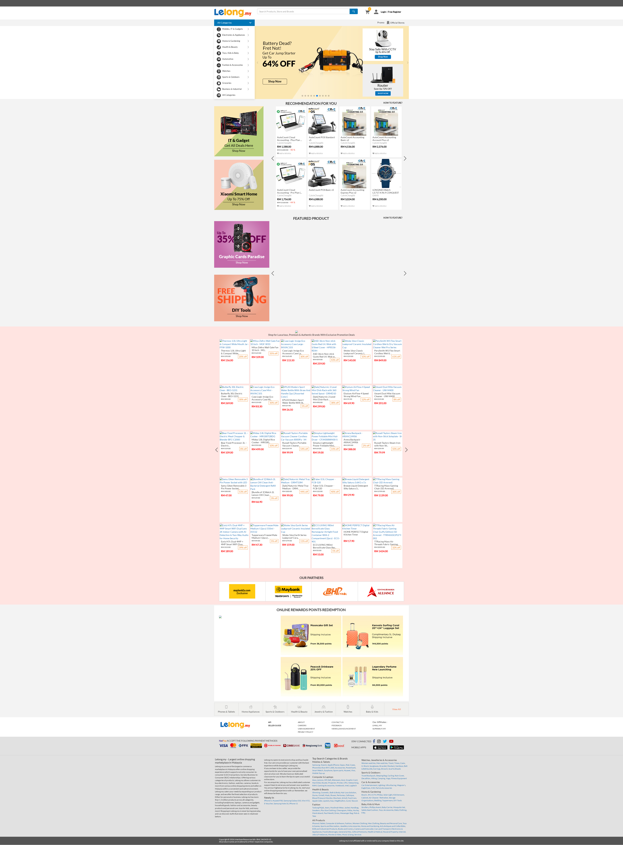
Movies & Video (334, 834)
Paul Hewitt (329, 813)
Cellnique (350, 795)
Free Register (394, 11)
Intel (347, 785)
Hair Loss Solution (348, 792)
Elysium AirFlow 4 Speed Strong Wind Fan (356, 395)
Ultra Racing (391, 785)
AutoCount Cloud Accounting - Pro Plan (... (289, 191)
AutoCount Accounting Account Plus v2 (384, 138)
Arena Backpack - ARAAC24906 (352, 441)
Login (383, 11)
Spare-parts (338, 770)
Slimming (316, 792)
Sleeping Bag (381, 775)
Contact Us (337, 722)
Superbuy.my (379, 728)
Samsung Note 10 (281, 803)
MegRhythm (340, 801)
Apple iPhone (333, 765)
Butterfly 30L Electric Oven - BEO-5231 (231, 395)
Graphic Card (351, 780)
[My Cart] (367, 12)
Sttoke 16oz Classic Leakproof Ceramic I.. (354, 352)
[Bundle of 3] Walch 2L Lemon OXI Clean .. (263, 493)
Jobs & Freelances (319, 834)
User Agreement (306, 728)
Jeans (327, 807)
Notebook (339, 785)
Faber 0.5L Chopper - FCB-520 (323, 487)
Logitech (353, 785)
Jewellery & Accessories (350, 826)
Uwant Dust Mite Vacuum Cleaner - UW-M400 (387, 395)
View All (396, 709)
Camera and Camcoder (364, 829)
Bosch (364, 795)
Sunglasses (374, 766)
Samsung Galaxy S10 (292, 800)
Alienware (336, 780)
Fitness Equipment (399, 778)
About (301, 722)
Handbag (354, 807)
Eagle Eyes (365, 788)
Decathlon (365, 778)
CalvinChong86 (284, 143)
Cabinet (364, 797)
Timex (396, 763)
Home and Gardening (370, 826)
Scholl (344, 798)
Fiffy (363, 813)
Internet (402, 832)
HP (325, 780)
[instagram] (379, 741)
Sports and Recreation (330, 826)
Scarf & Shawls (395, 769)
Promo (380, 22)
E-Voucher (268, 803)
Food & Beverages (330, 832)
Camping (381, 778)
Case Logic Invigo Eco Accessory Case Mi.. (262, 398)
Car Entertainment (369, 785)
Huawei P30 (278, 800)
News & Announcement (344, 728)
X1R (373, 788)
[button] (302, 96)
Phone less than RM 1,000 (323, 767)
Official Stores (397, 22)
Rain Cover (399, 775)
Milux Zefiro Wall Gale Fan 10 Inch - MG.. (265, 348)
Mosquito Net (399, 807)
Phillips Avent (375, 807)
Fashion (348, 823)
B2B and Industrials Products (324, 829)
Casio (402, 763)
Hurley (356, 810)
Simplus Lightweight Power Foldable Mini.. (324, 444)
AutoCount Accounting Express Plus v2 (352, 191)
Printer (340, 783)
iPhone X (268, 800)
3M (369, 795)
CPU (346, 783)
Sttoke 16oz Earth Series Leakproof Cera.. (294, 536)
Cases (352, 765)
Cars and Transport (382, 829)
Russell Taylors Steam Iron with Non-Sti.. (387, 444)
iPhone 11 (293, 803)
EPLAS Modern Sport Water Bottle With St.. (293, 401)
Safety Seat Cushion (369, 810)
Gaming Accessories (326, 785)
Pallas (349, 810)
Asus (314, 780)
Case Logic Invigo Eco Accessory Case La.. (293, 352)
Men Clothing (373, 823)
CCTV (373, 795)
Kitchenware (398, 795)
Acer (343, 780)
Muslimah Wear (337, 807)
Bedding (377, 800)
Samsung (316, 765)
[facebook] (374, 741)
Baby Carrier (387, 807)
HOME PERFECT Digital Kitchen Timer (356, 533)
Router (324, 783)
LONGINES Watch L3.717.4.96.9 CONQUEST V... (386, 192)
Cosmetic (325, 792)
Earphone (328, 770)
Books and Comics (346, 829)
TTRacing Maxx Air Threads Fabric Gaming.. (386, 543)
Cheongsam (341, 810)
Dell (329, 780)
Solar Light (388, 795)
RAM (314, 785)
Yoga (388, 778)
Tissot (390, 763)
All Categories (228, 95)
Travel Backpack (368, 775)
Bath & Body (335, 792)
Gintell (321, 795)
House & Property (390, 832)
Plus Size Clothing (328, 810)
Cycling (391, 775)
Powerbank (351, 767)
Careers (302, 725)
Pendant (391, 766)
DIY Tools (397, 800)
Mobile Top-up (318, 773)
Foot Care (352, 798)
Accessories (340, 767)
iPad (347, 765)
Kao (332, 801)
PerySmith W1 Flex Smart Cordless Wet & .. (387, 352)
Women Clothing (360, 823)
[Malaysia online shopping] (234, 13)
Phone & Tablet (318, 823)
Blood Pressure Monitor (322, 798)
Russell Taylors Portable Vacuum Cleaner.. (294, 444)
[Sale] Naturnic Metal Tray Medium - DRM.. (295, 487)
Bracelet (383, 766)
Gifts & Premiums (359, 832)
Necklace (399, 766)
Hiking (374, 778)
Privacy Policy (305, 732)
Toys (381, 810)
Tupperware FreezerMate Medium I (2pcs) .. (264, 536)
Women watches (368, 763)
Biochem (337, 798)
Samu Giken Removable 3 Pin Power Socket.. (233, 487)
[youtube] (391, 741)
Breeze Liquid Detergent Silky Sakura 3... (356, 487)
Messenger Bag (346, 813)
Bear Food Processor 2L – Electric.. (234, 444)
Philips (380, 795)
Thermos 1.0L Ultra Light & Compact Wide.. (233, 352)
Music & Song (348, 834)
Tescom (354, 801)
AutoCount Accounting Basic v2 (352, 138)
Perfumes (341, 795)
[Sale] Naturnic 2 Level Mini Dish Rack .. (324, 398)
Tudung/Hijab (318, 807)
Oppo (342, 765)
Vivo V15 (306, 800)
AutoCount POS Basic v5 (321, 189)
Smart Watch (317, 770)
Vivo (353, 770)
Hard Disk (316, 783)
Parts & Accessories (384, 788)
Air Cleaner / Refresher (378, 797)
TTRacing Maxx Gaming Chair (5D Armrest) (386, 487)
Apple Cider (317, 801)
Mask (327, 795)
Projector (332, 783)
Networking (353, 783)
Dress (336, 813)
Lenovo (320, 780)
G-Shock (365, 766)
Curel (348, 801)
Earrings (376, 769)
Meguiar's (401, 785)
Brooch (384, 769)
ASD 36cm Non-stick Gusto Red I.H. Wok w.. (324, 355)
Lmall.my (377, 725)
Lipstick (326, 801)
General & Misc (345, 832)
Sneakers (316, 810)
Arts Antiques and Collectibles (392, 826)
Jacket (347, 807)
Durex (315, 795)
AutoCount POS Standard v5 (322, 138)
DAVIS (376, 195)
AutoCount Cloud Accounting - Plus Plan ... (289, 138)
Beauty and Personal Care (391, 823)
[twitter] (385, 741)
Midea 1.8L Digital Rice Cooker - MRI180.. (263, 441)
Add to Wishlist (285, 153)
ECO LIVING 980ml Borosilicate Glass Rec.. (324, 546)
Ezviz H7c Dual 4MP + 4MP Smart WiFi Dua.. (232, 543)
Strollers (365, 807)
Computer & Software (335, 823)
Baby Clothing (400, 810)
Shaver (333, 795)
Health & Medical (375, 832)
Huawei (347, 770)
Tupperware (387, 800)
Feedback (337, 725)
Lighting (381, 785)
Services (357, 834)
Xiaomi (324, 765)
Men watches (382, 763)
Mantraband (317, 813)
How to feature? (392, 102)
